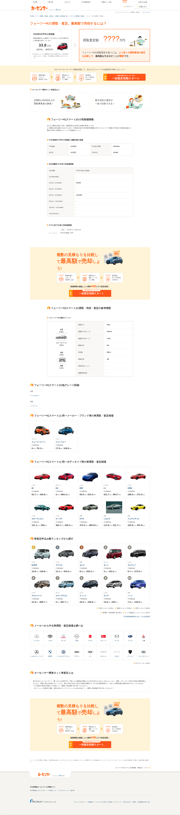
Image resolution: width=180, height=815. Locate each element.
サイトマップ (146, 12)
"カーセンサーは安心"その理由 (103, 802)
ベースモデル (34, 395)
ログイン (129, 6)
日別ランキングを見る (106, 608)
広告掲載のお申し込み (144, 802)
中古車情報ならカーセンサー (38, 790)
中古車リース (52, 790)
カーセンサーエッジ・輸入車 (66, 790)
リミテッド (33, 406)
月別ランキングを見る (142, 608)
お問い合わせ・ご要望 (129, 802)
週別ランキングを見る (124, 608)
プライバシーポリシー (80, 802)
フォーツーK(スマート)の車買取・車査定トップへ (131, 768)
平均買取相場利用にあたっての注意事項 (137, 616)
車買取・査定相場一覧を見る (112, 613)
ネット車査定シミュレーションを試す (137, 613)
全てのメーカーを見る (142, 663)
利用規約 (90, 802)
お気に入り (143, 6)
